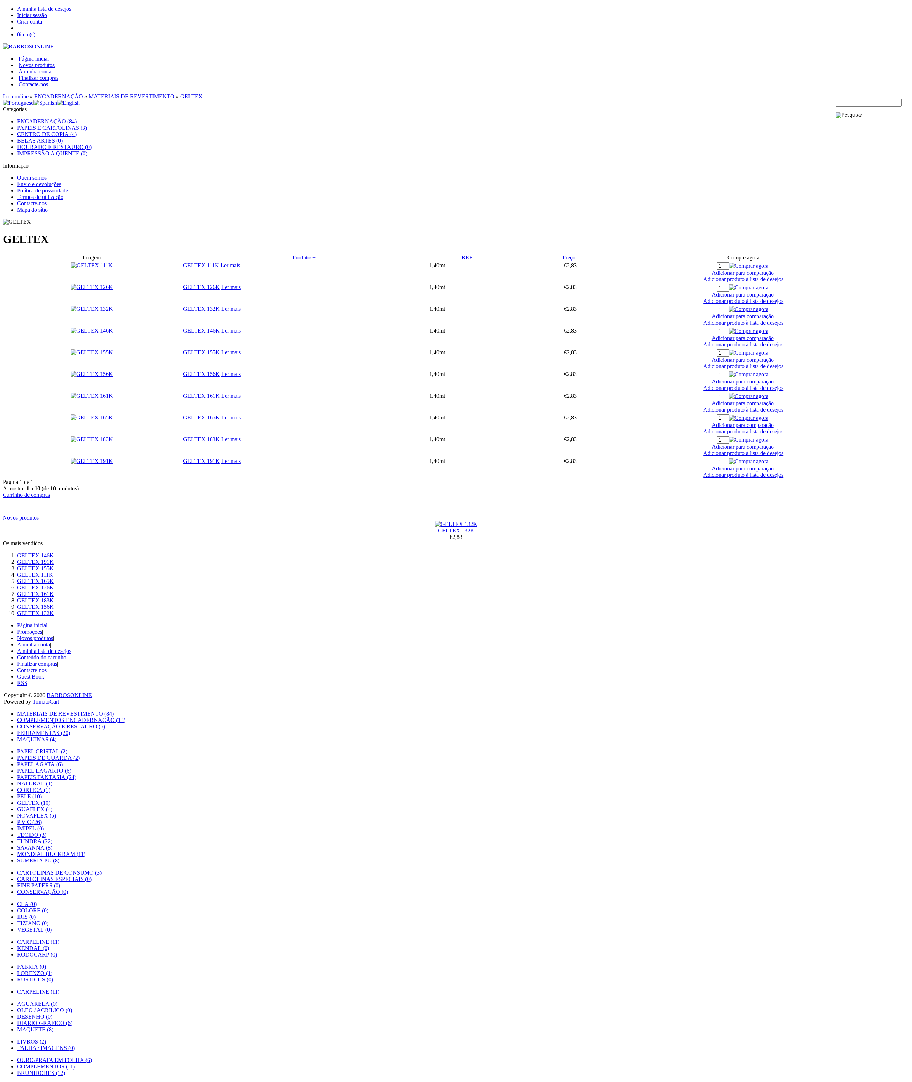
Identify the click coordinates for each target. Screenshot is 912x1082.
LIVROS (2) (31, 1042)
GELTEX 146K (201, 331)
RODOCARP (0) (37, 955)
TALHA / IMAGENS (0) (46, 1048)
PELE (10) (29, 796)
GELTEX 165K (201, 417)
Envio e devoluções (39, 184)
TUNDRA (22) (34, 841)
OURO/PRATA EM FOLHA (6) (54, 1060)
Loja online (15, 96)
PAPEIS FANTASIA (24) (46, 777)
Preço (569, 257)
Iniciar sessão (32, 15)
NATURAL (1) (34, 783)
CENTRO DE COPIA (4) (47, 134)
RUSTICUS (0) (35, 980)
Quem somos (32, 178)
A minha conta (35, 71)
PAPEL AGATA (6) (40, 764)
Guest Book (30, 677)
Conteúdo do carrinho (41, 657)
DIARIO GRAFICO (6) (44, 1023)
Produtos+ (304, 257)
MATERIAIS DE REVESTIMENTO (132, 96)
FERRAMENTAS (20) (43, 733)
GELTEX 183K (201, 439)
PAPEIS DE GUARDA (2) (48, 758)
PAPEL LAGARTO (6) (44, 771)
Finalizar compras (38, 78)
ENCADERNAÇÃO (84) (47, 121)
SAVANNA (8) (34, 848)
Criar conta (29, 22)
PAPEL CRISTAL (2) (42, 751)
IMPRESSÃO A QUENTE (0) (52, 153)
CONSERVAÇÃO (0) (42, 892)
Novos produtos (37, 65)
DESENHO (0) (34, 1017)
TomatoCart (45, 702)
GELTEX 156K (201, 374)
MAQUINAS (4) (36, 739)
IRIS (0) (26, 917)
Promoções (29, 632)
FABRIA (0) (31, 967)
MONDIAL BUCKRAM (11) (51, 854)
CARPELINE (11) (38, 942)
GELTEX (191, 96)
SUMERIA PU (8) (38, 860)
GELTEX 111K (201, 265)
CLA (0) (27, 904)
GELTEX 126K (201, 287)
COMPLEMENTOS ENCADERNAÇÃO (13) (71, 720)
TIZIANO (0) (32, 923)
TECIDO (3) (31, 835)
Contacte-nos (33, 84)
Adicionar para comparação (743, 273)
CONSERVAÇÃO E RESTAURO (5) (61, 726)
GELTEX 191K (201, 461)
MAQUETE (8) (35, 1029)
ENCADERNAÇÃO (58, 96)
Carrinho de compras (26, 495)
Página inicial (34, 59)
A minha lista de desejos (44, 9)
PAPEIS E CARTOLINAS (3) (52, 128)
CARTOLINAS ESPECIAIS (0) (54, 879)
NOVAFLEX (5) (36, 816)
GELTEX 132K (201, 309)
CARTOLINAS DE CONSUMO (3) (59, 873)
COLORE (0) (32, 910)
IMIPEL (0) (30, 828)
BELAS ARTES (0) (40, 141)
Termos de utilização (40, 197)
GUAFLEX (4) (34, 809)
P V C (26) (29, 822)
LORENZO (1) (34, 973)
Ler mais (230, 265)
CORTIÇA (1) (33, 790)
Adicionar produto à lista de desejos (743, 279)
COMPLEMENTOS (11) (46, 1066)
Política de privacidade (42, 190)
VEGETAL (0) (34, 930)
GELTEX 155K (201, 352)
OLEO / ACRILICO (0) (44, 1010)
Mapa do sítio (32, 210)
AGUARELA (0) (37, 1004)
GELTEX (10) (33, 803)
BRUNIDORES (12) (41, 1073)
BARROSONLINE (69, 695)
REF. (467, 257)
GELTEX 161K (201, 396)
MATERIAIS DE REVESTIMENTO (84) (65, 714)
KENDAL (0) (33, 948)
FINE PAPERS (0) (38, 885)
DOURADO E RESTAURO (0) (54, 147)
